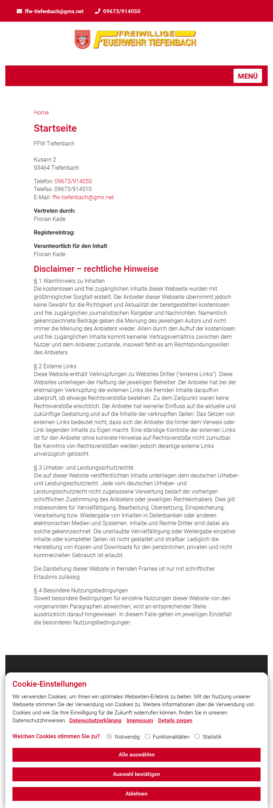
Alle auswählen (137, 754)
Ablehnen (136, 794)
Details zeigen (175, 720)
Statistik (212, 737)
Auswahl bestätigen (136, 774)
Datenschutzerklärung (95, 720)
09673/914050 (121, 11)
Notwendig (127, 737)
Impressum (140, 720)
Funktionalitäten (171, 737)
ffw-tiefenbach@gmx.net (54, 11)
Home (41, 112)
